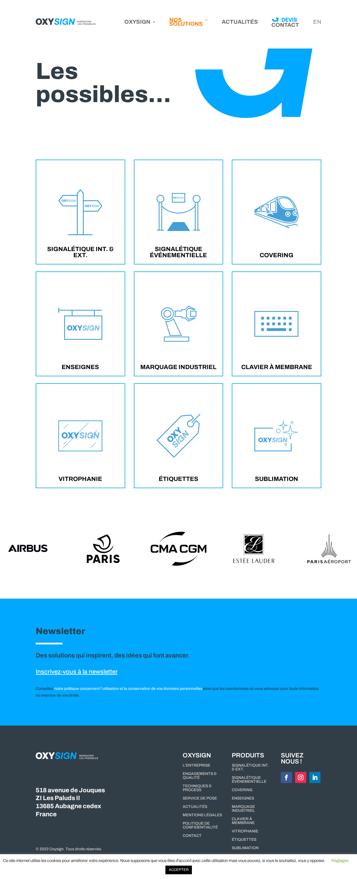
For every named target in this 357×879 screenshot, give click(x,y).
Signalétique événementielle (178, 252)
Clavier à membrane (276, 367)
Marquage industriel (178, 367)
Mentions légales (202, 815)
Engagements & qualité (200, 776)
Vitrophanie (80, 479)
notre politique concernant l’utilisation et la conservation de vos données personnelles (128, 689)
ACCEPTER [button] (179, 870)
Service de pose (200, 798)
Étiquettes (178, 479)
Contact (192, 836)
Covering (276, 255)
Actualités (240, 22)
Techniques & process (197, 788)
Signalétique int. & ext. (80, 252)
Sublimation (276, 479)
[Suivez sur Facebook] (286, 777)
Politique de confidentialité (200, 825)
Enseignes (80, 367)
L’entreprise (196, 765)
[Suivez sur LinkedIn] (314, 777)
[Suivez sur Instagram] (300, 777)
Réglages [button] (339, 860)
